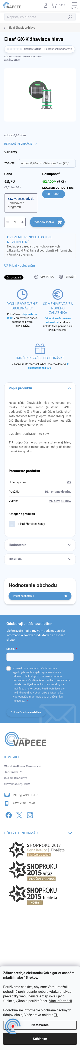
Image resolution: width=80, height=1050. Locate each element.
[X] (18, 814)
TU (56, 1015)
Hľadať (70, 16)
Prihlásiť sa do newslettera (26, 712)
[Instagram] (29, 814)
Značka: (12, 60)
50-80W (66, 501)
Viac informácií (60, 1001)
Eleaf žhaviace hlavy (31, 524)
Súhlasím (40, 1039)
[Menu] (74, 5)
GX (69, 482)
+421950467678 (24, 803)
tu (23, 700)
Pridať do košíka (43, 222)
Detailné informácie (18, 143)
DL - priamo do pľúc (58, 491)
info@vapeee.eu (25, 795)
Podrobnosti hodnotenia (58, 49)
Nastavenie (40, 1025)
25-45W (54, 501)
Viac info (61, 330)
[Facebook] (8, 814)
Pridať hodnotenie (23, 595)
